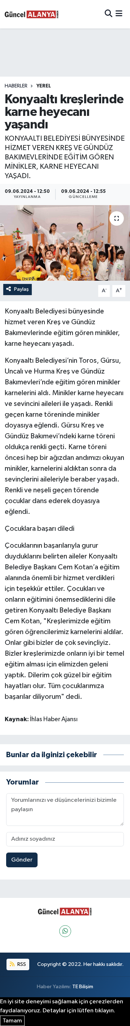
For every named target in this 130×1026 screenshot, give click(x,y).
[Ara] (108, 14)
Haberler (16, 86)
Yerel (43, 86)
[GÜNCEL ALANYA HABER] (32, 14)
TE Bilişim (82, 986)
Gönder (21, 860)
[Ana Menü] (119, 14)
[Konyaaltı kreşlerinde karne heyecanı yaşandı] (65, 243)
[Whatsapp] (65, 931)
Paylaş (21, 289)
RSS (21, 964)
